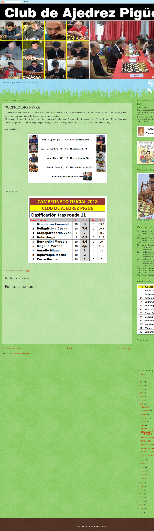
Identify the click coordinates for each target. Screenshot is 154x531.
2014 (142, 494)
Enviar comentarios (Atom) (21, 353)
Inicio (70, 348)
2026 (142, 374)
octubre (144, 414)
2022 (142, 389)
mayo (144, 463)
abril (143, 467)
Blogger (104, 526)
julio (143, 425)
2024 (142, 382)
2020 (142, 396)
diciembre (145, 407)
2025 (142, 378)
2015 (142, 490)
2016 (142, 486)
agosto (144, 421)
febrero (144, 474)
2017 (142, 483)
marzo (144, 471)
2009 (142, 512)
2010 (142, 508)
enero (144, 478)
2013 (142, 497)
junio (144, 460)
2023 (142, 385)
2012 (142, 501)
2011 (142, 505)
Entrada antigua (124, 348)
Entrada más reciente (12, 348)
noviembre (145, 410)
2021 (142, 393)
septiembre (146, 418)
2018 (142, 404)
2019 (142, 400)
